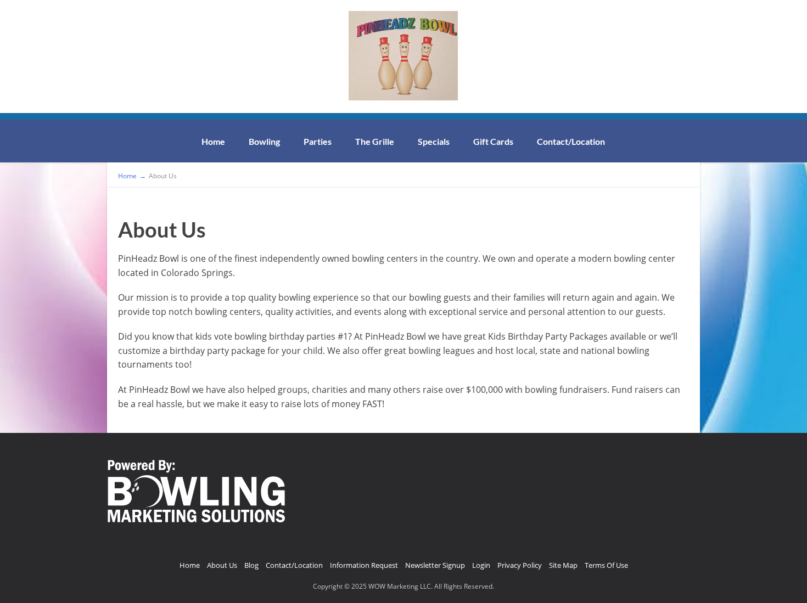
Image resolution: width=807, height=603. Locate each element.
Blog (251, 565)
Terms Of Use (606, 565)
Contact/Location (571, 141)
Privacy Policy (519, 565)
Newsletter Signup (435, 565)
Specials (434, 141)
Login (481, 565)
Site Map (563, 565)
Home (213, 141)
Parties (318, 141)
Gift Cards (493, 141)
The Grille (374, 141)
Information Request (364, 565)
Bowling (264, 141)
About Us (222, 565)
